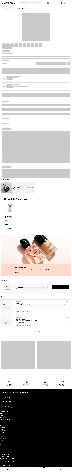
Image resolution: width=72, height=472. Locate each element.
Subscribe (7, 397)
